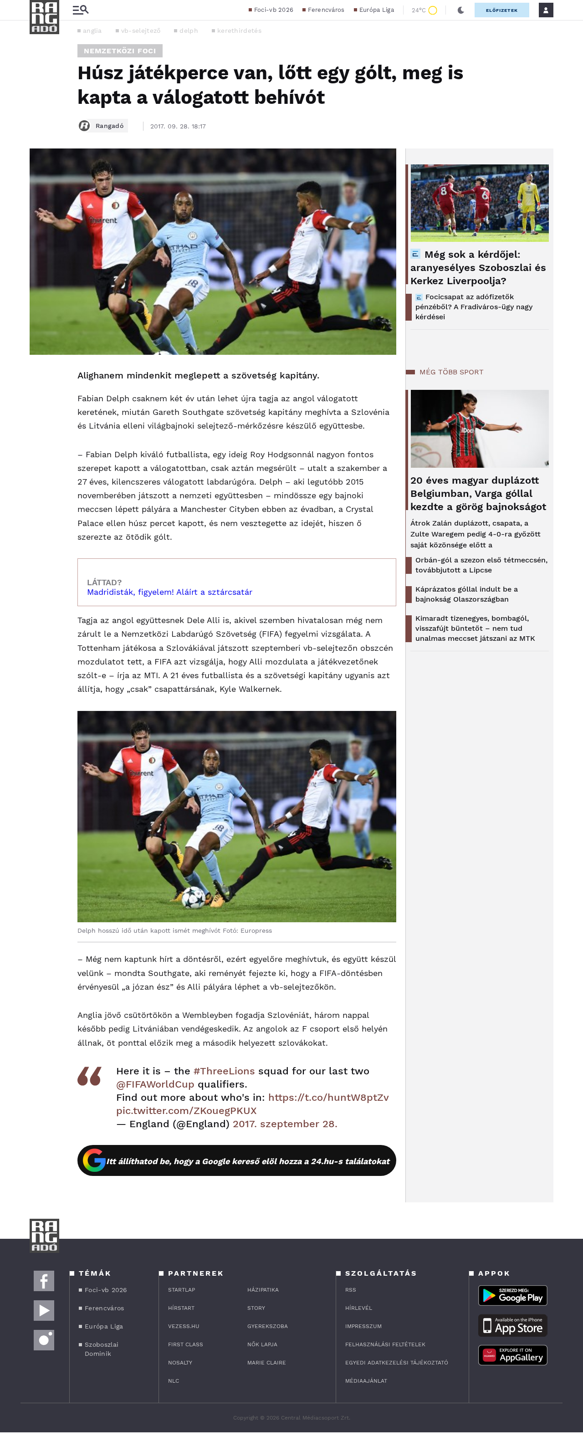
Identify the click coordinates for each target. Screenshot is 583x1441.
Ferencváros (326, 9)
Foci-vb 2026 (274, 9)
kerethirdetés (239, 30)
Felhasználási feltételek (385, 1344)
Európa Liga (376, 9)
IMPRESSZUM (363, 1326)
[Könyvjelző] (40, 430)
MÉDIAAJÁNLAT (366, 1381)
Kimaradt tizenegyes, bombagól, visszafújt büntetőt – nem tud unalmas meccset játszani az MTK (475, 628)
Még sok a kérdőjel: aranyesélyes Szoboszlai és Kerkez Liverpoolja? (478, 267)
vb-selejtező (141, 30)
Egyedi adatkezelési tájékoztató (396, 1362)
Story (256, 1308)
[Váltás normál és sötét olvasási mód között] (460, 10)
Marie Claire (266, 1362)
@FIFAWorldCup (155, 1084)
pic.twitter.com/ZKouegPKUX (186, 1110)
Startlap (181, 1290)
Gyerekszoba (267, 1326)
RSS (350, 1290)
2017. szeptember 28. (285, 1123)
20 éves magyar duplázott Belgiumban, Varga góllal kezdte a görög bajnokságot (478, 493)
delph (188, 30)
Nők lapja (262, 1344)
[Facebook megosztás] (40, 378)
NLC (173, 1381)
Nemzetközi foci (120, 50)
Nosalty (180, 1362)
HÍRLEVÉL (358, 1308)
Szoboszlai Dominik (101, 1349)
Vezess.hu (183, 1326)
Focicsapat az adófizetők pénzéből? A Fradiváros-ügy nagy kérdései (473, 306)
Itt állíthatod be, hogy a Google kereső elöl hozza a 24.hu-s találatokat (247, 1161)
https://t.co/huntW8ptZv (328, 1097)
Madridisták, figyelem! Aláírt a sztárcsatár (169, 592)
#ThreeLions (224, 1071)
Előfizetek (502, 10)
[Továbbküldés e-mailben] (40, 403)
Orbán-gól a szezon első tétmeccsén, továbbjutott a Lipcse (481, 565)
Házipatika (263, 1290)
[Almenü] (80, 10)
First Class (185, 1344)
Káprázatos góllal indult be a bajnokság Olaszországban (466, 594)
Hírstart (181, 1308)
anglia (92, 30)
